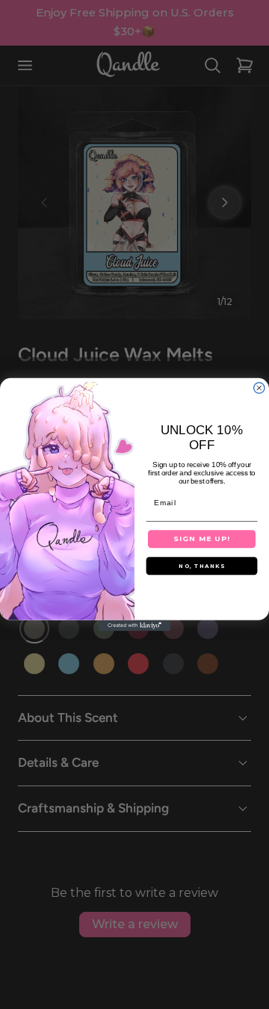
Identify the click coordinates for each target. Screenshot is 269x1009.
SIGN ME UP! (201, 538)
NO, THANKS (201, 566)
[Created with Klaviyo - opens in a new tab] (134, 625)
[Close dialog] (259, 388)
